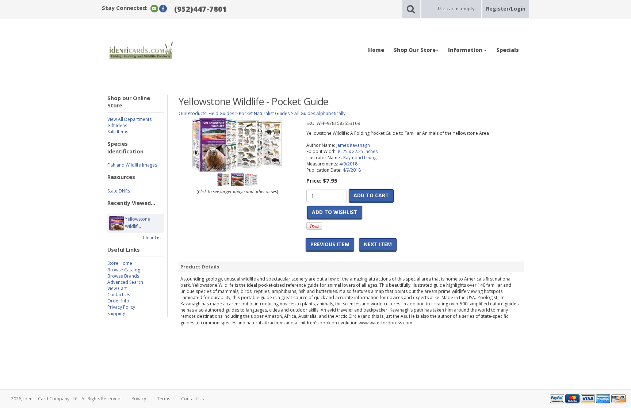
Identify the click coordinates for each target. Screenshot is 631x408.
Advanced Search (125, 282)
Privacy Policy (121, 307)
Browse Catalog (123, 270)
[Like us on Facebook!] (163, 8)
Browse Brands (123, 276)
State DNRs (118, 191)
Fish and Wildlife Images (132, 165)
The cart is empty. (456, 8)
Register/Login (505, 8)
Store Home (119, 263)
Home (376, 49)
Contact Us (118, 294)
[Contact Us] (154, 8)
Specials (507, 49)
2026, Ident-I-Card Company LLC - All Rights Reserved (66, 399)
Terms (163, 399)
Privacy (138, 399)
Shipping (116, 313)
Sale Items (117, 132)
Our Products (192, 113)
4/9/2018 (348, 164)
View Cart (117, 288)
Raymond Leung (359, 158)
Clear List (152, 237)
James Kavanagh (353, 145)
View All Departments (129, 119)
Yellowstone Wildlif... (137, 222)
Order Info (118, 301)
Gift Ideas (117, 125)
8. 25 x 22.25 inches (358, 151)
